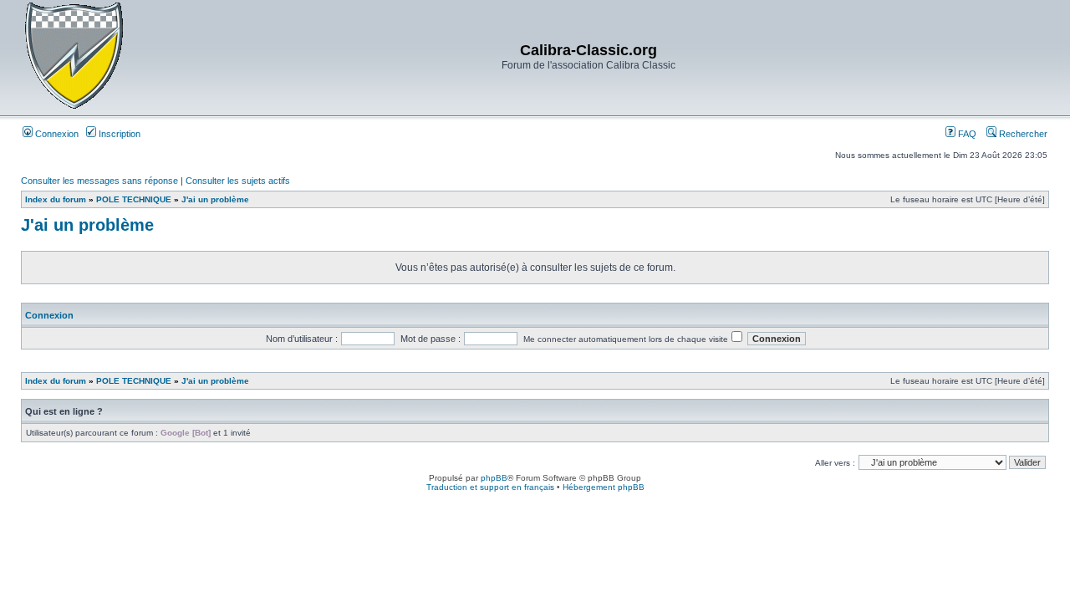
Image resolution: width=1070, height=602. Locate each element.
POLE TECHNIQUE (133, 199)
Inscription (118, 134)
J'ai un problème (215, 199)
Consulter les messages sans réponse (99, 181)
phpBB (494, 477)
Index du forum (55, 199)
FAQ (965, 134)
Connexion (56, 134)
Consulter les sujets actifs (238, 181)
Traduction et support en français (490, 487)
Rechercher (1021, 134)
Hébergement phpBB (604, 487)
